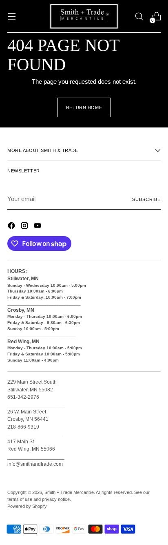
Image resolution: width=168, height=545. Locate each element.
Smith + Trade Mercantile (69, 492)
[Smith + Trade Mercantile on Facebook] (12, 226)
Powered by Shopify (27, 506)
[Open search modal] (138, 16)
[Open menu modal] (11, 16)
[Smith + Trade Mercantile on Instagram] (25, 226)
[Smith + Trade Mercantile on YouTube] (38, 226)
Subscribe (146, 199)
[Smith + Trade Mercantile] (84, 16)
